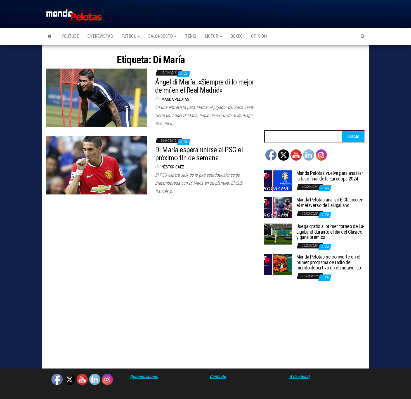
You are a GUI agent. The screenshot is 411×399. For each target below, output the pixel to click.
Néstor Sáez (173, 167)
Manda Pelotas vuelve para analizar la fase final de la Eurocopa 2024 (329, 176)
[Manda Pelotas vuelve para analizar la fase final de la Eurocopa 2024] (278, 180)
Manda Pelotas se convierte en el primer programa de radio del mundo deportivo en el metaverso (328, 262)
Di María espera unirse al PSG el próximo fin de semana (199, 153)
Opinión (259, 36)
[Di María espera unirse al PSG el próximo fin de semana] (96, 165)
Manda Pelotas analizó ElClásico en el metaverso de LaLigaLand (329, 202)
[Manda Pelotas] (49, 36)
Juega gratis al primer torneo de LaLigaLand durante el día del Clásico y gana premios (330, 231)
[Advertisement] (314, 88)
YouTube (70, 36)
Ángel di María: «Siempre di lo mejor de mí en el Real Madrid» (204, 86)
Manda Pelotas (175, 99)
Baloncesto (161, 36)
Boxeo (236, 36)
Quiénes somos (144, 376)
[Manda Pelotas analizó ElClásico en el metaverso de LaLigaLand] (278, 207)
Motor (212, 36)
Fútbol (129, 36)
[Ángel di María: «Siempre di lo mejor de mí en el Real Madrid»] (96, 97)
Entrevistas (100, 36)
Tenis (190, 36)
